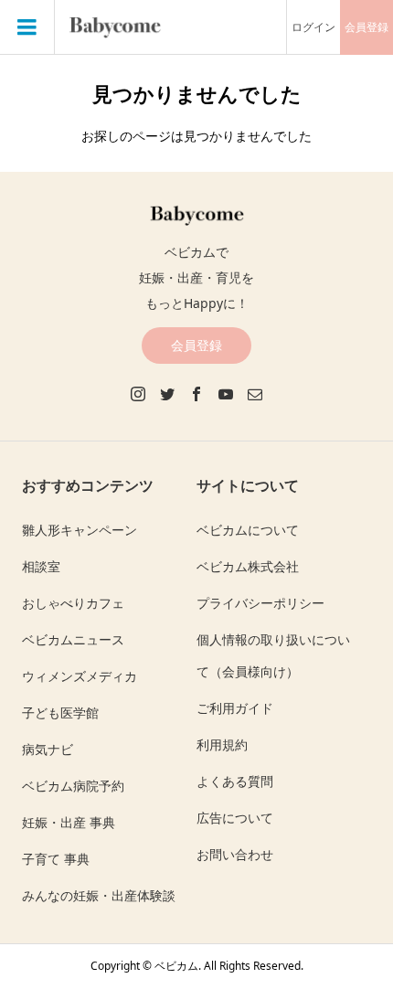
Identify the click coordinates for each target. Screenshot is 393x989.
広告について (234, 817)
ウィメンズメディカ (79, 676)
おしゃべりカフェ (73, 602)
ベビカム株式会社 (247, 566)
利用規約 (222, 744)
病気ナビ (47, 749)
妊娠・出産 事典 (68, 822)
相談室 (41, 566)
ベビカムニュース (73, 639)
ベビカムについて (247, 529)
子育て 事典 (56, 858)
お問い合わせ (234, 854)
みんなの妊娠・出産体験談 (98, 895)
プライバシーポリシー (260, 602)
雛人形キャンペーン (79, 529)
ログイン (313, 27)
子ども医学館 (60, 712)
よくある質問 (234, 781)
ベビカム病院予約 (73, 785)
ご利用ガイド (234, 708)
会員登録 (366, 27)
